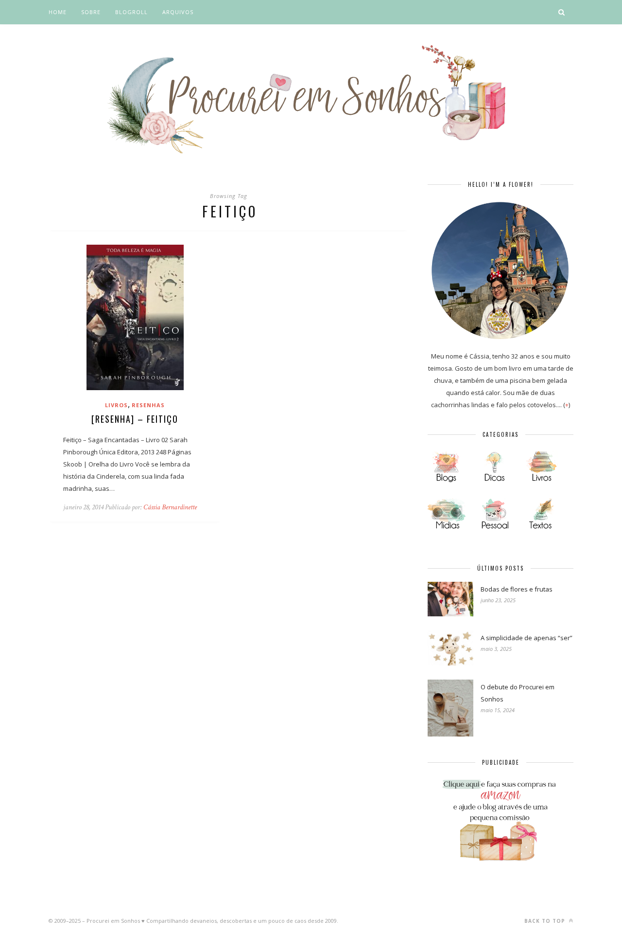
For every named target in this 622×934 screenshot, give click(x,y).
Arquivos (177, 12)
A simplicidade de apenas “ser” (526, 637)
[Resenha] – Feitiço (134, 419)
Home (58, 12)
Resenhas (148, 405)
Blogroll (131, 12)
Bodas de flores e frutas (517, 589)
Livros (116, 405)
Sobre (91, 12)
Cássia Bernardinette (170, 507)
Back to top (545, 920)
